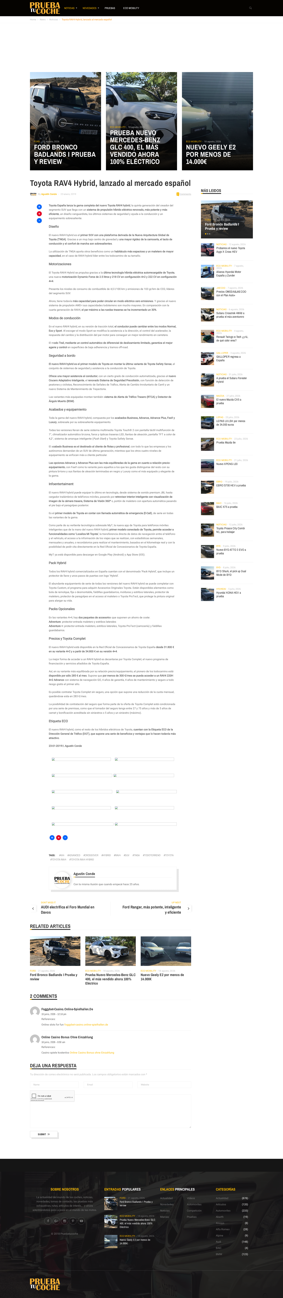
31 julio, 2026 (236, 374)
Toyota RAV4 (59, 859)
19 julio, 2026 (231, 481)
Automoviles (194, 1204)
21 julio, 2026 (241, 460)
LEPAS (219, 417)
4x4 (62, 855)
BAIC (218, 503)
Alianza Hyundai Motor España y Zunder (228, 273)
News (43, 19)
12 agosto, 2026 (237, 244)
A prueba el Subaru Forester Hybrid (231, 380)
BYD (218, 546)
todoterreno (152, 855)
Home (33, 19)
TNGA (137, 855)
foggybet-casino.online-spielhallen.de (67, 1009)
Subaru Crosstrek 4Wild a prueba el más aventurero (230, 315)
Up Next (176, 902)
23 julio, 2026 (241, 439)
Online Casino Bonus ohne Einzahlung (67, 1037)
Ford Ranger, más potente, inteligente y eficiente (152, 909)
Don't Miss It (48, 902)
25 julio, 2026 (232, 417)
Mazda (220, 396)
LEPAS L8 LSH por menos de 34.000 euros (230, 423)
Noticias (69, 8)
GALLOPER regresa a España (228, 358)
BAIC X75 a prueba (226, 507)
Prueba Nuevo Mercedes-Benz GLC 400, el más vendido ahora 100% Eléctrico (135, 147)
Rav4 (118, 855)
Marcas (164, 1217)
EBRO (219, 481)
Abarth (220, 1217)
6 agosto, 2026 (236, 309)
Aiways (220, 1223)
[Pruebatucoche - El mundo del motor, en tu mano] (45, 8)
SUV (127, 855)
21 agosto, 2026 (51, 141)
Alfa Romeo (223, 1229)
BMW (219, 1254)
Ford (37, 141)
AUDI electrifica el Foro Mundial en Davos (67, 909)
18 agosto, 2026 (136, 127)
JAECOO (220, 288)
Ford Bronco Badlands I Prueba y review (65, 154)
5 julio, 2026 (234, 589)
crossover (91, 855)
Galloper (222, 353)
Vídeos (191, 1198)
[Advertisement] (141, 47)
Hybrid (107, 855)
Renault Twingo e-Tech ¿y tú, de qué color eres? (232, 338)
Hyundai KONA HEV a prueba (228, 594)
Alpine (219, 1236)
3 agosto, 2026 (238, 353)
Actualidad (166, 1198)
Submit (42, 1134)
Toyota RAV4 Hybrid (82, 859)
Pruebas (110, 8)
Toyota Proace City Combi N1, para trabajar (230, 530)
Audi (218, 1242)
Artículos (221, 1204)
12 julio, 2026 (236, 524)
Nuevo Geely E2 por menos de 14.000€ (211, 154)
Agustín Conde (49, 194)
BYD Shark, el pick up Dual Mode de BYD (231, 573)
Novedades (89, 8)
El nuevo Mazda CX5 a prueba (228, 401)
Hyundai (221, 589)
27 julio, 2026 (233, 396)
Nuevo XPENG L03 (226, 464)
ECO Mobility (131, 8)
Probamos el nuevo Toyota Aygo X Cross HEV (230, 250)
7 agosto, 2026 (235, 288)
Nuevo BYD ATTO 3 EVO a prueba (231, 551)
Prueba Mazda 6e (226, 442)
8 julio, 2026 (229, 567)
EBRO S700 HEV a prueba (231, 485)
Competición (194, 1211)
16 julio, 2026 (231, 503)
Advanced (74, 855)
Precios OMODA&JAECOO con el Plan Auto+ (231, 293)
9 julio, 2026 (229, 546)
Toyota (169, 855)
